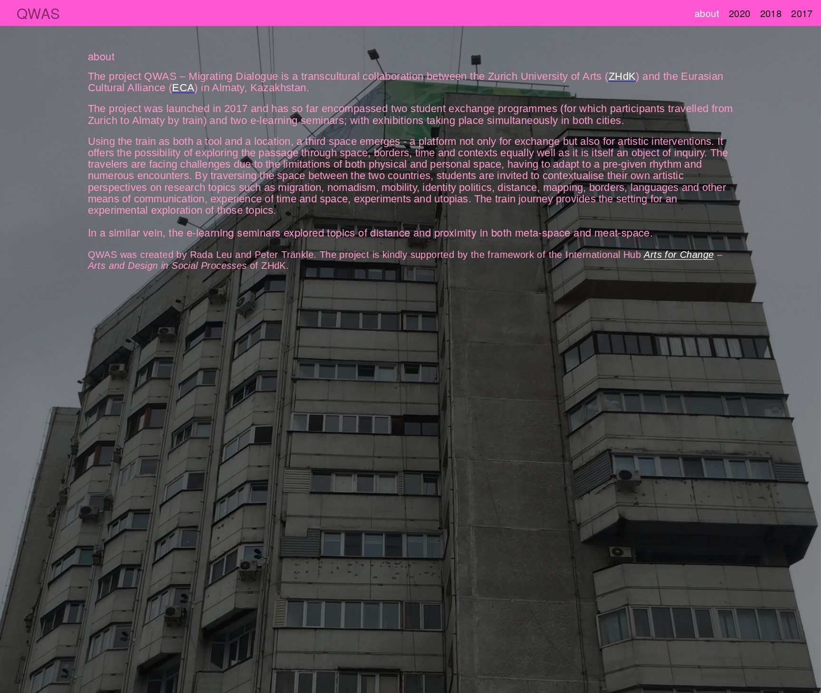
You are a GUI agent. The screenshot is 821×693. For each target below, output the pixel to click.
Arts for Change (679, 254)
